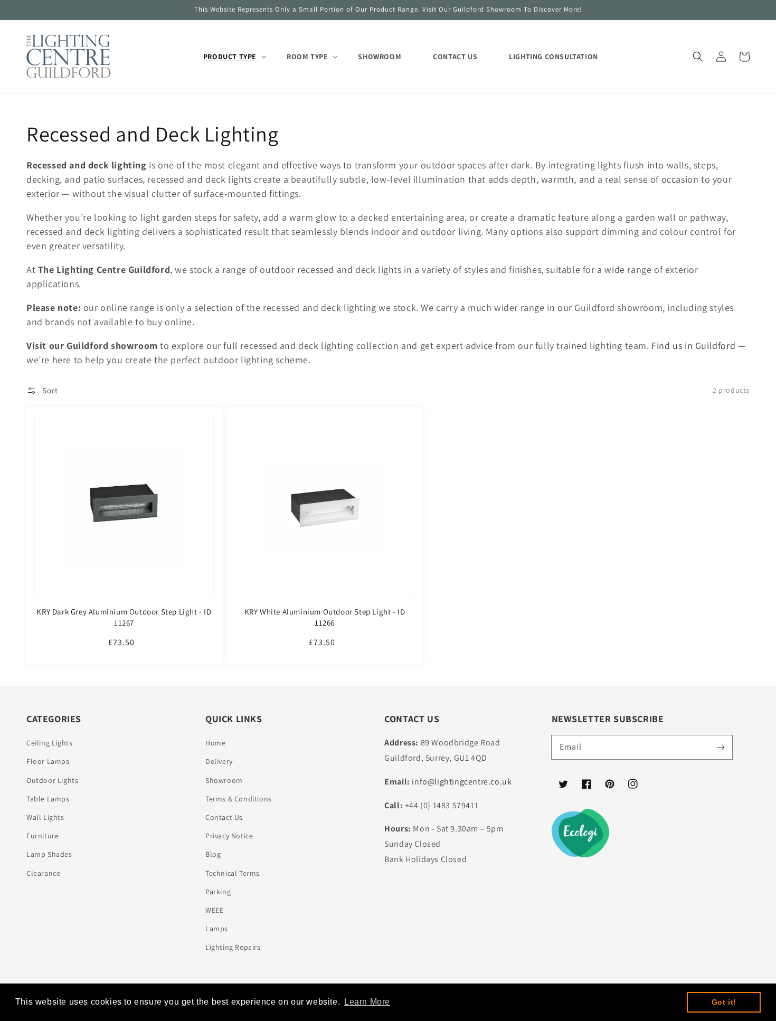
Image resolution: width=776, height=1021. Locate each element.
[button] (697, 56)
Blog (213, 854)
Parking (218, 891)
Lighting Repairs (233, 947)
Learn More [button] (367, 1001)
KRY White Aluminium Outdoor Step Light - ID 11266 (324, 617)
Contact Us (224, 817)
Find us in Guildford (693, 345)
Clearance (43, 873)
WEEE (214, 910)
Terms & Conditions (238, 798)
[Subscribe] (720, 747)
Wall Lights (45, 817)
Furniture (42, 835)
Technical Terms (232, 873)
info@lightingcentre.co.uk (462, 781)
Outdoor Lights (52, 780)
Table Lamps (48, 798)
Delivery (219, 761)
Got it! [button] (724, 1002)
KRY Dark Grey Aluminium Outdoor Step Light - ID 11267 (123, 617)
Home (215, 743)
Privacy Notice (229, 835)
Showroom (224, 780)
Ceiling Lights (49, 743)
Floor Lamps (48, 761)
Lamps (216, 928)
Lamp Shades (49, 854)
